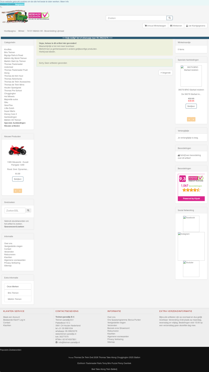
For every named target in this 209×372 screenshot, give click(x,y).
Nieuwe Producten (12, 136)
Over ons (8, 243)
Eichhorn (81, 363)
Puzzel (115, 363)
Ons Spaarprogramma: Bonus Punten (124, 319)
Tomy (104, 363)
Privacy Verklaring (12, 262)
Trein (108, 369)
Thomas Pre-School (13, 90)
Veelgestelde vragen (13, 246)
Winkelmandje (184, 42)
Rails (99, 363)
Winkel (21, 30)
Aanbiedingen (10, 116)
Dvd (91, 357)
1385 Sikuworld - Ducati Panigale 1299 (17, 163)
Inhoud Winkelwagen (156, 25)
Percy (120, 363)
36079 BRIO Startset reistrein (191, 89)
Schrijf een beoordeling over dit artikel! (189, 156)
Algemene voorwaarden (15, 260)
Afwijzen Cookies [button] (7, 4)
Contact (7, 248)
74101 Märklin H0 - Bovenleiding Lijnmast (45, 30)
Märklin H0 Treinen (12, 119)
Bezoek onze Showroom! (118, 328)
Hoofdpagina (10, 30)
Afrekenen (177, 25)
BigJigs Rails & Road (13, 55)
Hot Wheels (9, 96)
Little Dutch (9, 108)
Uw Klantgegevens (196, 25)
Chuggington (10, 93)
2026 (96, 357)
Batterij (114, 369)
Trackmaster (91, 363)
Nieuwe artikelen (12, 125)
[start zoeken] (170, 18)
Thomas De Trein (81, 357)
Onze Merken (13, 286)
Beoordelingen (184, 148)
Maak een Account (11, 316)
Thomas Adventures (13, 78)
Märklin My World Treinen (15, 58)
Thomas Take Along (107, 357)
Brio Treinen (9, 52)
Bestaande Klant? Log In (14, 319)
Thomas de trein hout (13, 75)
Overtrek (127, 363)
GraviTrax (8, 105)
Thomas (70, 357)
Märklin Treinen (15, 299)
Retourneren (10, 254)
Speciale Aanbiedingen (14, 122)
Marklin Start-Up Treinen (15, 61)
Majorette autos (11, 99)
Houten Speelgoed (12, 87)
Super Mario (9, 111)
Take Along (101, 369)
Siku (6, 102)
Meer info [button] (64, 1)
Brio (109, 363)
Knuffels (7, 49)
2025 (131, 357)
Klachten (8, 257)
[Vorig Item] (20, 191)
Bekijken (18, 179)
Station (137, 357)
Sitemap (8, 265)
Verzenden (9, 251)
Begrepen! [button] (19, 4)
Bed (93, 369)
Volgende (166, 72)
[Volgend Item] (16, 191)
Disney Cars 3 (10, 114)
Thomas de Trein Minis (14, 84)
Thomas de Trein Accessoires (17, 81)
